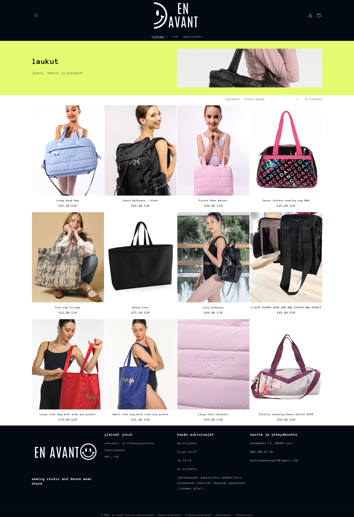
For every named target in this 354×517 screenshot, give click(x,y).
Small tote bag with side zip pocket (141, 414)
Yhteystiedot (244, 515)
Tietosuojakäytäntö (198, 515)
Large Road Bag (68, 200)
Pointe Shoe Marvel (213, 200)
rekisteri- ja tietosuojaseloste (129, 443)
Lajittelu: (233, 99)
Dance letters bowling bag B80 (286, 200)
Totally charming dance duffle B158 (286, 414)
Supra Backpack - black (140, 200)
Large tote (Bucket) (213, 414)
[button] (36, 15)
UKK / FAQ (112, 456)
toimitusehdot (115, 450)
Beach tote (141, 307)
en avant (118, 515)
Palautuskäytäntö (169, 515)
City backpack (213, 307)
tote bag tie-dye (68, 307)
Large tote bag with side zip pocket (68, 414)
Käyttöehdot (223, 515)
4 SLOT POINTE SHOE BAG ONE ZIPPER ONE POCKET (286, 307)
